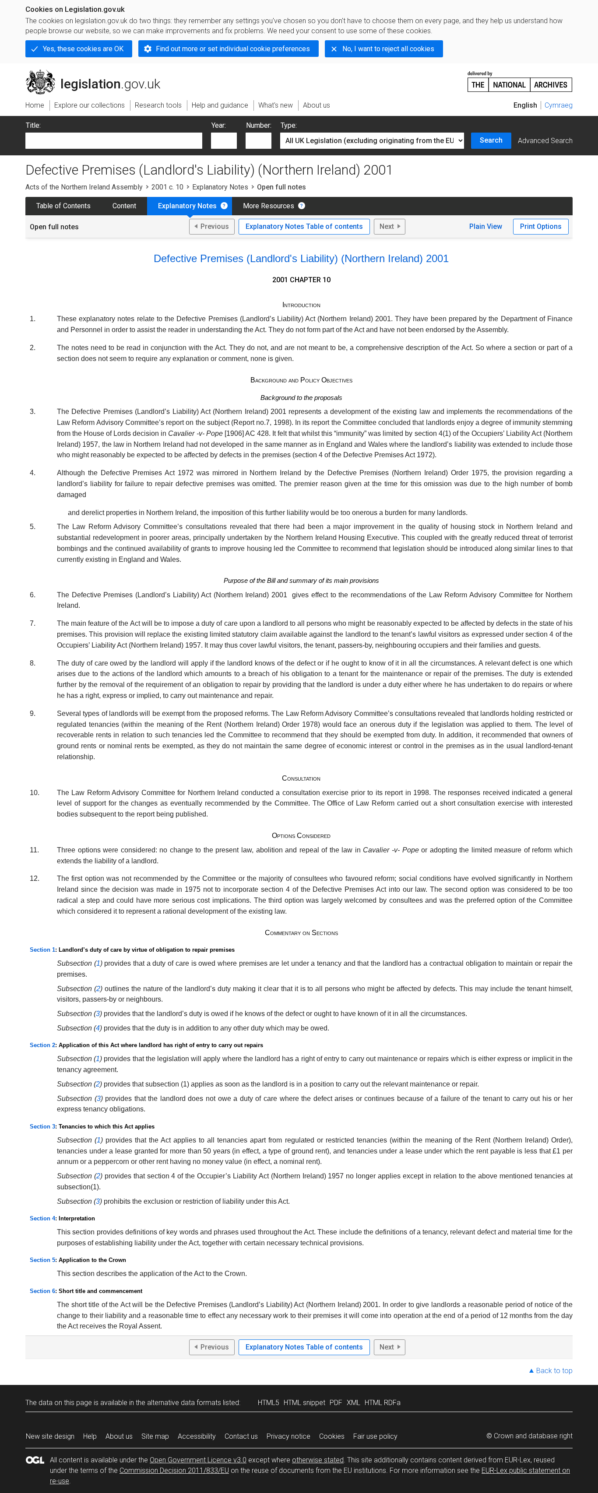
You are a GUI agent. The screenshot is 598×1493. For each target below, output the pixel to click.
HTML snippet (304, 1402)
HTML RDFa (383, 1402)
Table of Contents (63, 206)
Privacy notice (288, 1436)
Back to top (554, 1371)
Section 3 (42, 1126)
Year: (218, 125)
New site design (50, 1436)
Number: (258, 125)
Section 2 (42, 1045)
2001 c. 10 (167, 187)
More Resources (268, 206)
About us (119, 1436)
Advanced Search (545, 141)
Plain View (485, 226)
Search (491, 140)
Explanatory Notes (220, 187)
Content (124, 206)
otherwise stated (318, 1460)
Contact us (241, 1436)
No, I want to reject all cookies (388, 49)
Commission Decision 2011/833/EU (174, 1470)
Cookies (332, 1436)
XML (353, 1402)
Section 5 (42, 1260)
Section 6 (42, 1291)
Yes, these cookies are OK (83, 49)
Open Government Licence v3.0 (198, 1460)
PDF (336, 1402)
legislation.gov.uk (98, 73)
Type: (289, 125)
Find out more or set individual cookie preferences (233, 49)
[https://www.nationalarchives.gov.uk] (520, 78)
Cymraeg (559, 105)
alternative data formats (184, 1402)
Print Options (541, 226)
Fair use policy (375, 1436)
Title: (33, 125)
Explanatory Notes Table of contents (304, 226)
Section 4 (42, 1218)
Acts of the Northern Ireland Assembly (84, 187)
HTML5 (268, 1402)
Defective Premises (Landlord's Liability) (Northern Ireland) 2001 (301, 258)
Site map (155, 1436)
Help (90, 1436)
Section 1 (42, 949)
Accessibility (197, 1436)
